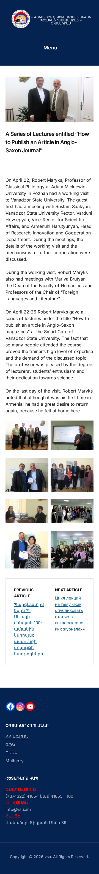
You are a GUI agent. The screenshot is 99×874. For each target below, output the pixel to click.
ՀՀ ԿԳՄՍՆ (17, 736)
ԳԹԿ (10, 744)
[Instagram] (20, 706)
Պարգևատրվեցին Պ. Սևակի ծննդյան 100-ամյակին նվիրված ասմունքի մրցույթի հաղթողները (29, 629)
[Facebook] (10, 706)
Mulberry (14, 760)
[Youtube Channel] (30, 706)
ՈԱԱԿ (12, 752)
